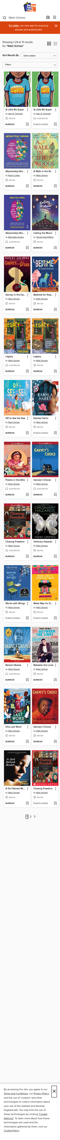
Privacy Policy (41, 1093)
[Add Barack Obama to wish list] (27, 680)
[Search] (4, 17)
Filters (8, 64)
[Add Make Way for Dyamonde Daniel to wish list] (55, 618)
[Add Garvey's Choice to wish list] (55, 495)
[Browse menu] (55, 17)
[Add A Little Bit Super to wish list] (27, 124)
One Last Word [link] (13, 727)
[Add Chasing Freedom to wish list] (27, 557)
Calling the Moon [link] (42, 233)
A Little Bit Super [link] (14, 109)
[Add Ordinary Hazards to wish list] (55, 557)
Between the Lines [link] (43, 665)
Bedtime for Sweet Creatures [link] (43, 294)
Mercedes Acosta (16, 237)
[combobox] (23, 18)
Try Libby (14, 25)
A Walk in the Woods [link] (43, 171)
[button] (49, 44)
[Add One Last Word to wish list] (27, 742)
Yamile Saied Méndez (45, 237)
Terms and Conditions (16, 1093)
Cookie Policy (11, 1130)
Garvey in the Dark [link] (15, 294)
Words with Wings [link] (15, 603)
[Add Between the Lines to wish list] (55, 680)
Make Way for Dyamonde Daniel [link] (43, 603)
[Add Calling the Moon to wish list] (55, 248)
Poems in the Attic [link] (15, 480)
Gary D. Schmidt (15, 113)
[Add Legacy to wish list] (27, 371)
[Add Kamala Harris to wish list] (55, 433)
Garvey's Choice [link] (42, 480)
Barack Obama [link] (13, 665)
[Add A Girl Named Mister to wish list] (27, 803)
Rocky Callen (14, 175)
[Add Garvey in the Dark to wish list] (27, 310)
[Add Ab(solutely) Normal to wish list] (27, 186)
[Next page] (35, 817)
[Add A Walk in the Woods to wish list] (55, 186)
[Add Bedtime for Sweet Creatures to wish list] (55, 310)
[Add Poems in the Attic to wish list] (27, 495)
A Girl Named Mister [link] (15, 788)
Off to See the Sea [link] (15, 418)
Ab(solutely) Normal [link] (15, 171)
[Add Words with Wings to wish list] (27, 618)
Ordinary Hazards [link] (42, 541)
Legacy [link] (9, 356)
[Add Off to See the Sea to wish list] (27, 433)
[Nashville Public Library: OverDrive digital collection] (30, 7)
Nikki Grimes (42, 175)
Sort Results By (10, 55)
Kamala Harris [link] (40, 418)
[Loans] (48, 18)
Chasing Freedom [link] (14, 541)
